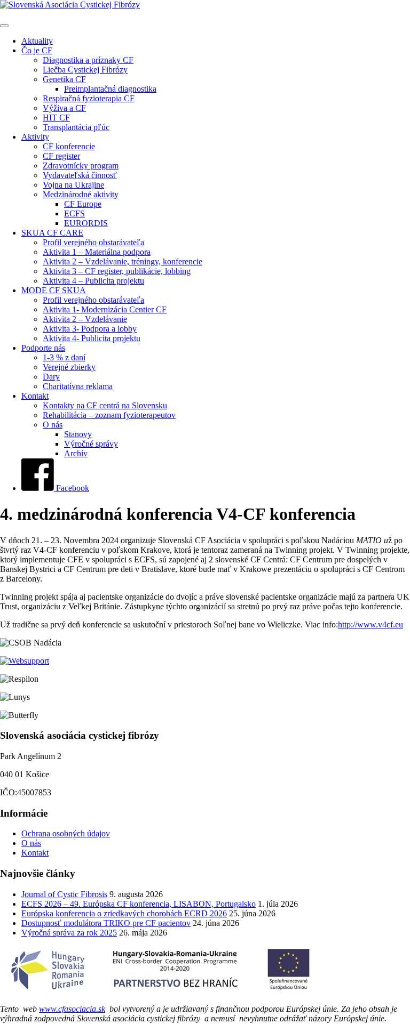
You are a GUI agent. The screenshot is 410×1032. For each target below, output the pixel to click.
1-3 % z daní (64, 357)
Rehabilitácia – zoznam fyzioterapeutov (109, 415)
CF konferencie (69, 146)
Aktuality (37, 40)
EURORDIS (86, 223)
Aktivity (35, 136)
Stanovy (78, 434)
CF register (61, 155)
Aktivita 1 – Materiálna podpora (97, 251)
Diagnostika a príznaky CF (88, 59)
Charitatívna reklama (78, 386)
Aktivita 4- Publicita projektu (91, 338)
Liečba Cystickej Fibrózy (85, 69)
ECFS (74, 213)
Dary (51, 376)
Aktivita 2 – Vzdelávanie (85, 319)
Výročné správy (91, 443)
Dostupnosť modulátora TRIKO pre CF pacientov (106, 923)
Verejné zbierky (69, 367)
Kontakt (35, 395)
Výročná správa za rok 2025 (69, 932)
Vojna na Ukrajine (73, 184)
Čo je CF (36, 50)
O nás (52, 424)
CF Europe (82, 203)
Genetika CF (64, 79)
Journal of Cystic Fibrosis (64, 894)
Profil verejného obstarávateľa (93, 242)
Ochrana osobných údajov (65, 833)
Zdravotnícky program (81, 165)
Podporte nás (43, 347)
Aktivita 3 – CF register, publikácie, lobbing (117, 271)
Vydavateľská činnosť (80, 175)
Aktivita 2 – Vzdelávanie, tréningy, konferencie (122, 261)
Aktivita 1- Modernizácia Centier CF (105, 309)
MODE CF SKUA (53, 290)
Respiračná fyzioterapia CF (89, 98)
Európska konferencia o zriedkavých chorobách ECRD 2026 (124, 913)
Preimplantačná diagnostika (110, 88)
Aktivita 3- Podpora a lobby (90, 328)
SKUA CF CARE (52, 232)
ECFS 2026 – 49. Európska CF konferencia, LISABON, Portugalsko (138, 903)
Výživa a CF (64, 107)
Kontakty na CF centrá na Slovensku (105, 405)
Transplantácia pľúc (76, 127)
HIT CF (56, 117)
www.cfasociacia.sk (72, 1008)
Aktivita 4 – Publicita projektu (93, 280)
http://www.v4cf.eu (370, 624)
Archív (76, 453)
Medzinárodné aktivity (81, 194)
